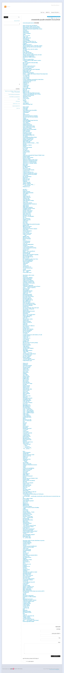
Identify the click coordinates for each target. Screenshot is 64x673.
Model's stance (26, 392)
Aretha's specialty (26, 182)
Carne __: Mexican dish (28, 517)
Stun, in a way (26, 552)
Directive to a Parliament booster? (30, 160)
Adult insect (25, 263)
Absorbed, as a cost (27, 266)
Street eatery (25, 471)
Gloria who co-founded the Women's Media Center (33, 155)
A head (24, 269)
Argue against (26, 345)
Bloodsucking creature (27, 255)
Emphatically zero (26, 71)
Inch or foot (25, 501)
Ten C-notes (25, 201)
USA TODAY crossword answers (14, 96)
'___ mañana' (25, 100)
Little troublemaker (27, 400)
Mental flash (25, 313)
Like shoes (25, 221)
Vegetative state (26, 198)
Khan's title (25, 223)
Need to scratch (26, 390)
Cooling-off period (27, 603)
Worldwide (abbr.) (27, 541)
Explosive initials (26, 156)
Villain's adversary (27, 197)
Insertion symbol (26, 585)
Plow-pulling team (26, 301)
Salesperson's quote (27, 292)
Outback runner (26, 569)
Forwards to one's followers (28, 325)
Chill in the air (26, 82)
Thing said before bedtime (28, 200)
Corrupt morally (26, 242)
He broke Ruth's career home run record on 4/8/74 (33, 591)
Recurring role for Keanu (28, 296)
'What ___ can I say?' (27, 352)
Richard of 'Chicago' (27, 128)
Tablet (24, 467)
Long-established (26, 316)
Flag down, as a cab (27, 419)
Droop (24, 425)
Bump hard (25, 177)
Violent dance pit (26, 196)
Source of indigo (26, 40)
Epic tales (25, 422)
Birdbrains (25, 610)
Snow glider (25, 374)
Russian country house (27, 210)
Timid (24, 34)
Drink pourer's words (27, 514)
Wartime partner (26, 367)
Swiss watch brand (27, 549)
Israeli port (25, 584)
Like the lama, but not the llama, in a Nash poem (33, 494)
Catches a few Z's (26, 338)
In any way (25, 403)
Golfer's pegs (25, 413)
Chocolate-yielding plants (28, 244)
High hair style (26, 505)
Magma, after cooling (27, 315)
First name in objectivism (28, 595)
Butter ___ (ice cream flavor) (29, 251)
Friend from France (27, 417)
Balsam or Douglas (27, 344)
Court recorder (26, 78)
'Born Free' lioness (27, 535)
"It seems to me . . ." (27, 447)
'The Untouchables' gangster (29, 534)
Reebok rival (25, 560)
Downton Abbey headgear (28, 72)
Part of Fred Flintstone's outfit (29, 304)
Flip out (24, 594)
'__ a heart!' (25, 533)
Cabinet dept (25, 86)
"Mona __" (25, 445)
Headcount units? (26, 227)
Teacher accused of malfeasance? (30, 546)
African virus (25, 97)
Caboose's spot (26, 340)
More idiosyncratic (27, 574)
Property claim (26, 479)
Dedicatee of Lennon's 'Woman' (29, 600)
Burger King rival (26, 436)
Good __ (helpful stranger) (28, 412)
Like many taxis (26, 577)
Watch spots (25, 108)
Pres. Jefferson (26, 51)
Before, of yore (26, 257)
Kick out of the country (28, 319)
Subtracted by (26, 284)
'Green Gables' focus (27, 272)
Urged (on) (25, 460)
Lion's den (25, 317)
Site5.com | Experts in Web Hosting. (11, 669)
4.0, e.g (24, 99)
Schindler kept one (27, 209)
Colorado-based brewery (28, 172)
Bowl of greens (26, 437)
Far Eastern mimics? (27, 68)
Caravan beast (26, 434)
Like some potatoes (27, 576)
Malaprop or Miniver (27, 145)
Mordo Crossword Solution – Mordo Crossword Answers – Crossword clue (12, 92)
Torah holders (26, 112)
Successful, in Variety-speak (29, 283)
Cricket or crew (26, 170)
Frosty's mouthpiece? (27, 230)
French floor (25, 509)
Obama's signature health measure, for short (32, 54)
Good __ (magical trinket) (28, 411)
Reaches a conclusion (27, 211)
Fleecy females (26, 326)
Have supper (25, 63)
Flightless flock (26, 236)
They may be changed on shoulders (30, 115)
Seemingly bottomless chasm (29, 208)
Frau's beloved (26, 232)
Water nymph (26, 106)
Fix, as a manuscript (27, 420)
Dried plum (25, 427)
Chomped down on (27, 81)
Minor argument (26, 393)
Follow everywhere (27, 234)
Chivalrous (25, 245)
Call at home (25, 175)
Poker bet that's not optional (29, 480)
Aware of (25, 614)
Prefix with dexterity (27, 52)
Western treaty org (27, 455)
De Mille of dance (26, 166)
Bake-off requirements (27, 261)
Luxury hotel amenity (27, 147)
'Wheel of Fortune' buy (28, 104)
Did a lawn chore (26, 237)
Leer (24, 58)
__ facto (24, 451)
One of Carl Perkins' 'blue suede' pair (31, 307)
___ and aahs (25, 189)
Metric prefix (25, 490)
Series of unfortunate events (29, 125)
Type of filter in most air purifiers (30, 110)
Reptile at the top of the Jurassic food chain (32, 46)
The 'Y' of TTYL (26, 35)
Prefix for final (26, 378)
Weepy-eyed (25, 363)
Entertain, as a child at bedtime (29, 596)
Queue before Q (26, 561)
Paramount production (28, 305)
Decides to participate (27, 330)
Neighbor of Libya (27, 219)
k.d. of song (25, 148)
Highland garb (26, 504)
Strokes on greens (26, 470)
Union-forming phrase (27, 278)
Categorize (25, 84)
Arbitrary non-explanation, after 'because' (32, 94)
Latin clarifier (26, 583)
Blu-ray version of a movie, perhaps (30, 342)
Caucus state (25, 336)
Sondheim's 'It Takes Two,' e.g (29, 41)
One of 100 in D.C (26, 218)
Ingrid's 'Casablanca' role (28, 586)
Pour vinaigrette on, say (28, 299)
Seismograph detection (27, 290)
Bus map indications (27, 176)
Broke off (25, 89)
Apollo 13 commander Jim (28, 615)
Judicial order (26, 320)
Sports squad (25, 372)
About (47, 12)
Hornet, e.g (25, 503)
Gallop (24, 508)
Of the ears (25, 487)
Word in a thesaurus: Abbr (28, 454)
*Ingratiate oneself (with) (28, 530)
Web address (25, 193)
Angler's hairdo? (26, 616)
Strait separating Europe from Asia (30, 120)
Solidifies (25, 373)
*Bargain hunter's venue (28, 532)
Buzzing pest (25, 250)
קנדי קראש (18, 108)
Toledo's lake (25, 368)
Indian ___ (25, 61)
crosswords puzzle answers (28, 22)
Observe (24, 488)
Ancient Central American (28, 95)
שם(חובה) (58, 629)
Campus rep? (26, 606)
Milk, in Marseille (26, 141)
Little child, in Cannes (27, 492)
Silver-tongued (26, 289)
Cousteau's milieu (26, 602)
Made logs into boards (27, 398)
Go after (24, 593)
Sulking (24, 551)
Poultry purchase (26, 130)
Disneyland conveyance (28, 598)
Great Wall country (27, 408)
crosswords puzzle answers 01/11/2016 (45, 20)
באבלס (19, 99)
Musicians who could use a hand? (30, 571)
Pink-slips (25, 481)
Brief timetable (26, 518)
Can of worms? (26, 248)
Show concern (26, 375)
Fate (24, 421)
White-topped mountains (28, 192)
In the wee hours (26, 151)
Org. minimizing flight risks (28, 134)
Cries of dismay (26, 77)
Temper (24, 118)
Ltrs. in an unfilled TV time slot (29, 491)
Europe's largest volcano (28, 157)
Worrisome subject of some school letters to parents (33, 540)
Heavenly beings (26, 407)
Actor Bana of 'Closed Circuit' (29, 525)
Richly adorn (25, 474)
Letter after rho (26, 401)
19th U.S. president (27, 270)
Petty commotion (26, 131)
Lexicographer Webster (28, 579)
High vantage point (27, 588)
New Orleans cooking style (28, 308)
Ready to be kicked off (27, 476)
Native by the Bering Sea (28, 138)
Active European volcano (28, 526)
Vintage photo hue (27, 459)
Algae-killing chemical (27, 350)
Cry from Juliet (26, 75)
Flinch (24, 418)
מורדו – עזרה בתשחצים (16, 103)
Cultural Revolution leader (28, 601)
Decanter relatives (26, 515)
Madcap (24, 146)
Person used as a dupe (27, 383)
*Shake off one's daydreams (29, 528)
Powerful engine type (27, 298)
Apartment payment (27, 523)
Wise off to (25, 276)
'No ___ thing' (26, 271)
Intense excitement (27, 321)
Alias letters (25, 349)
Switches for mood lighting (28, 468)
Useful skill (25, 109)
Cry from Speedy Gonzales (28, 169)
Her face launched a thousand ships (30, 62)
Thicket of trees (26, 114)
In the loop (25, 323)
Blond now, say (26, 90)
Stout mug (25, 472)
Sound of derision (26, 123)
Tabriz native (25, 548)
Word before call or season (28, 275)
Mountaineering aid (27, 573)
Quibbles (25, 48)
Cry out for (25, 333)
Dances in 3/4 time (26, 168)
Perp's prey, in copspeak (28, 482)
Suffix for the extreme (27, 202)
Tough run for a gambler (28, 280)
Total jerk (25, 30)
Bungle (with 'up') (26, 252)
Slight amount (26, 206)
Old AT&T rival (26, 486)
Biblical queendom (27, 611)
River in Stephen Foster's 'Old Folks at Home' (32, 45)
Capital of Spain (26, 435)
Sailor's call (25, 293)
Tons (24, 113)
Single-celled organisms (28, 207)
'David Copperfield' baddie (28, 621)
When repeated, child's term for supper (31, 26)
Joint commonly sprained (28, 500)
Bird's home (25, 521)
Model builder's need (27, 140)
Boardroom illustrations (28, 519)
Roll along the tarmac (27, 294)
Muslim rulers (26, 310)
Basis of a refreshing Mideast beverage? (31, 93)
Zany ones (25, 190)
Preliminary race (26, 566)
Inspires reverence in (27, 322)
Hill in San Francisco (27, 226)
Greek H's (25, 64)
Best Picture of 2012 (27, 612)
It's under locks (26, 150)
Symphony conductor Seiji (28, 281)
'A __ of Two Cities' (27, 537)
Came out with (26, 607)
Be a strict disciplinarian (28, 260)
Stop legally (25, 554)
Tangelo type (25, 119)
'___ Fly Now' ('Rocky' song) (29, 184)
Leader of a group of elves (28, 59)
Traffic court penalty (27, 279)
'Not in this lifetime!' (27, 358)
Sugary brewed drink (27, 469)
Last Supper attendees (27, 402)
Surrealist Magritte (27, 550)
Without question (26, 191)
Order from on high (27, 485)
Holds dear (25, 324)
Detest (24, 239)
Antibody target (26, 347)
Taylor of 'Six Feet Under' (28, 547)
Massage (24, 143)
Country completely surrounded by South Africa (33, 79)
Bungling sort (26, 341)
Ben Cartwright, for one (28, 256)
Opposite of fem (26, 386)
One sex (24, 217)
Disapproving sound (27, 428)
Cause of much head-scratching (29, 247)
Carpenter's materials (27, 432)
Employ (24, 423)
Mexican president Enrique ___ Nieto (31, 142)
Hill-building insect (27, 405)
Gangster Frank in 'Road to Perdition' (31, 507)
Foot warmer (25, 510)
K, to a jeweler (26, 499)
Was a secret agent (27, 366)
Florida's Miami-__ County (28, 512)
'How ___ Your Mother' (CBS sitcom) (31, 620)
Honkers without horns (28, 587)
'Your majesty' (26, 103)
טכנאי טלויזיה (18, 101)
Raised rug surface (27, 212)
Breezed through (26, 253)
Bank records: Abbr (27, 439)
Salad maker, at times (27, 559)
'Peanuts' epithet (26, 357)
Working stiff (25, 453)
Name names (25, 220)
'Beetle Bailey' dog (27, 536)
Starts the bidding (26, 121)
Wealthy (24, 194)
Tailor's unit (25, 36)
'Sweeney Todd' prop (27, 354)
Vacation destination (27, 542)
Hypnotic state (26, 225)
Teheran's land (26, 369)
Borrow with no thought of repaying (30, 254)
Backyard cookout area (28, 441)
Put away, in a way (27, 564)
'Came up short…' (27, 185)
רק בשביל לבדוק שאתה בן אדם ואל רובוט (31, 658)
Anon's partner (26, 262)
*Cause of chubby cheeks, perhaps (30, 531)
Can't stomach (26, 339)
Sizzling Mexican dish (27, 124)
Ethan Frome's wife (27, 70)
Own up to (25, 568)
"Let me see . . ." (26, 446)
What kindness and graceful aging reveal (31, 27)
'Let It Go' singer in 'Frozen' (29, 359)
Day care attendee (26, 331)
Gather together (26, 414)
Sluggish (24, 558)
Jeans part (25, 149)
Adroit (24, 264)
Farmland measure (27, 513)
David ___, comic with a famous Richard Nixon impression (35, 73)
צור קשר (42, 12)
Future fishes (25, 229)
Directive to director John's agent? (30, 159)
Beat (24, 613)
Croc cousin (25, 429)
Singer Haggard (26, 473)
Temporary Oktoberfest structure (30, 464)
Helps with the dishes (27, 589)
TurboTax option (26, 543)
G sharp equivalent (27, 416)
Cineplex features (26, 335)
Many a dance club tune (28, 575)
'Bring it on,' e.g (26, 186)
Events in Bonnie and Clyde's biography (31, 69)
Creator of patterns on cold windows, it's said (32, 334)
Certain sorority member (28, 246)
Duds (24, 597)
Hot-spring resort (26, 404)
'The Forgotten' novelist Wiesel (29, 353)
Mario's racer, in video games (29, 314)
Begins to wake (26, 91)
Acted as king (26, 265)
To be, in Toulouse (27, 33)
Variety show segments (27, 277)
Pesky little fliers (26, 382)
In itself (24, 152)
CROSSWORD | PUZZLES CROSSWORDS (54, 16)
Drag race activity (26, 158)
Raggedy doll (25, 377)
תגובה (59, 642)
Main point (25, 396)
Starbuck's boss (26, 556)
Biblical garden (26, 522)
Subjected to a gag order (28, 285)
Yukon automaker (27, 452)
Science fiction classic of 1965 (29, 127)
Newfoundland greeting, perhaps (30, 137)
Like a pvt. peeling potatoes (28, 578)
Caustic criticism (26, 605)
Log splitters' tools (26, 399)
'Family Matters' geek (27, 360)
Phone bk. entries (26, 302)
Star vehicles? (26, 122)
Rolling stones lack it (27, 44)
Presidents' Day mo (27, 215)
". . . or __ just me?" (27, 448)
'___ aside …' (25, 102)
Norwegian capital (27, 489)
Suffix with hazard (27, 37)
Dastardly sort (26, 332)
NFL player (25, 136)
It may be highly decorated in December (31, 224)
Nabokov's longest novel (28, 139)
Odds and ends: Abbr (27, 389)
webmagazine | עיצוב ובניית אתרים (54, 669)
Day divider (25, 167)
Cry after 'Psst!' (26, 76)
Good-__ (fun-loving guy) (28, 410)
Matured (25, 394)
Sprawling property (27, 557)
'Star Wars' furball (27, 356)
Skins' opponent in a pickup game (30, 42)
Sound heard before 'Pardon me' (30, 203)
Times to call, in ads (27, 463)
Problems (25, 565)
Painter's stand (26, 483)
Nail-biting (25, 570)
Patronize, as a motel (27, 132)
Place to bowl (25, 381)
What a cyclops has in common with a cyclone (32, 28)
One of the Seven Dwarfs (28, 53)
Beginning (25, 181)
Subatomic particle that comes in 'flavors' (31, 286)
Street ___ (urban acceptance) (29, 287)
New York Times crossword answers (14, 94)
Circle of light (26, 431)
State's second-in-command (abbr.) (30, 555)
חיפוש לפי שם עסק (54, 12)
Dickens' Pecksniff (27, 238)
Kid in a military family (28, 498)
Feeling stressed (26, 328)
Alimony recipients (27, 183)
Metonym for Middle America (29, 57)
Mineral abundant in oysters (29, 311)
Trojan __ (25, 461)
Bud (24, 609)
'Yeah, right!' (25, 351)
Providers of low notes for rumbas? (30, 49)
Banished (25, 440)
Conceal (24, 430)
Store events (25, 371)
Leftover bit (25, 580)
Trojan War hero (26, 111)
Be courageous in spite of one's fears (30, 259)
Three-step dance (26, 199)
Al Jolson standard (27, 618)
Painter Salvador (26, 385)
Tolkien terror (26, 32)
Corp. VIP (25, 243)
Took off (24, 545)
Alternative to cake (27, 96)
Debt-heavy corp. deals (27, 516)
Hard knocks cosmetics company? (30, 228)
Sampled (24, 43)
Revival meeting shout (27, 295)
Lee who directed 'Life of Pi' (29, 582)
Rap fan (24, 477)
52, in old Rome (26, 527)
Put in (24, 562)
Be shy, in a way (26, 343)
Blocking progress (26, 438)
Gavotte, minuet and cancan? (29, 66)
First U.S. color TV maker (28, 67)
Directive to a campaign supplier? (30, 163)
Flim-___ (25, 235)
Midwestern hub (26, 312)
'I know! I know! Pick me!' (28, 619)
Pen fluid (25, 384)
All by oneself (25, 443)
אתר (59, 637)
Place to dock (25, 380)
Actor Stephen (26, 524)
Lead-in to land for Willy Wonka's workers (32, 60)
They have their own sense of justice (30, 116)
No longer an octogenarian (28, 55)
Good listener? (26, 592)
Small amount (26, 205)
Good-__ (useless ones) (27, 409)
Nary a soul (25, 391)
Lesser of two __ (26, 495)
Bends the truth (26, 179)
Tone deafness (26, 31)
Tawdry (24, 465)
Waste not (25, 458)
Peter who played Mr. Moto (28, 303)
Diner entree (25, 164)
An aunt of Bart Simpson (28, 348)
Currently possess (26, 241)
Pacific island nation (27, 133)
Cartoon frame (26, 85)
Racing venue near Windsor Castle (30, 478)
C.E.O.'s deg (25, 87)
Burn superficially (26, 88)
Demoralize (25, 165)
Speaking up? (26, 39)
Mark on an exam (26, 395)
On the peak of (26, 387)
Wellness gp (25, 456)
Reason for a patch (27, 297)
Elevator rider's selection (28, 329)
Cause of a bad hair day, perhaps (30, 174)
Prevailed (25, 50)
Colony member (26, 604)
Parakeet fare (26, 306)
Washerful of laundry (27, 365)
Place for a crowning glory (28, 216)
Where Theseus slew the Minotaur (30, 25)
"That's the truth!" (27, 444)
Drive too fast (25, 426)
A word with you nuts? (27, 268)
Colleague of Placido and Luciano (30, 173)
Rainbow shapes (26, 376)
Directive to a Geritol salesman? (29, 161)
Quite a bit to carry (27, 214)
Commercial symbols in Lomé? (29, 80)
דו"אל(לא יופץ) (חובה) (56, 633)
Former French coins (27, 233)
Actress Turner (26, 98)
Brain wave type (26, 178)
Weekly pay (25, 364)
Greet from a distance (27, 506)
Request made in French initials (29, 129)
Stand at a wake (26, 288)
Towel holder (25, 462)
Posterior (25, 567)
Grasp (24, 154)
